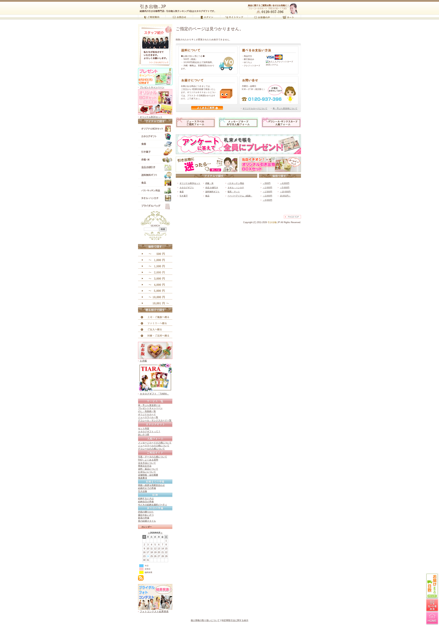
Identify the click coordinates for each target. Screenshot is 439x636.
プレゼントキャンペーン (152, 87)
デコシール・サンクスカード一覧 (154, 420)
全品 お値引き (211, 187)
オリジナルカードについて (255, 108)
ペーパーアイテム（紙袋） (240, 196)
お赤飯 (143, 360)
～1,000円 (267, 187)
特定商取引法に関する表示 (235, 620)
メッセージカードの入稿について (154, 442)
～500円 (266, 183)
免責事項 (142, 478)
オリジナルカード (147, 414)
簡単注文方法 (144, 466)
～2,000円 (267, 196)
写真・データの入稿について (152, 456)
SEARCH (155, 225)
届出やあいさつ (146, 515)
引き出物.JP (153, 6)
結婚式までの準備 (147, 488)
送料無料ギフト (212, 191)
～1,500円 (267, 191)
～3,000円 (267, 200)
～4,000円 (284, 183)
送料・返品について (148, 469)
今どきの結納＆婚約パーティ (152, 504)
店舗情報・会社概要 (148, 475)
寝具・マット (234, 191)
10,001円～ (285, 196)
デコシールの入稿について (151, 448)
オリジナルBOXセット (151, 117)
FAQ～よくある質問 (148, 460)
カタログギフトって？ (149, 431)
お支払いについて (147, 472)
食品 (207, 196)
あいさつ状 (143, 434)
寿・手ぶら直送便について (285, 108)
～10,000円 (285, 191)
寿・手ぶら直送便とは (149, 405)
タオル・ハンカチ (236, 187)
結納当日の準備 (146, 501)
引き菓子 (184, 196)
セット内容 (143, 428)
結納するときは (146, 498)
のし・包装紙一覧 (147, 411)
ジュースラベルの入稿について (153, 445)
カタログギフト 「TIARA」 (154, 393)
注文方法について (147, 463)
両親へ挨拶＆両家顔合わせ (151, 485)
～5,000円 (284, 187)
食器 (182, 191)
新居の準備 (143, 518)
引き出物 (142, 491)
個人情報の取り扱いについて (205, 620)
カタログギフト (187, 187)
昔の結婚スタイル (147, 521)
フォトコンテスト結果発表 (154, 611)
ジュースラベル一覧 (148, 417)
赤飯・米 (209, 183)
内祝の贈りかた (146, 512)
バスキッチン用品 (236, 183)
